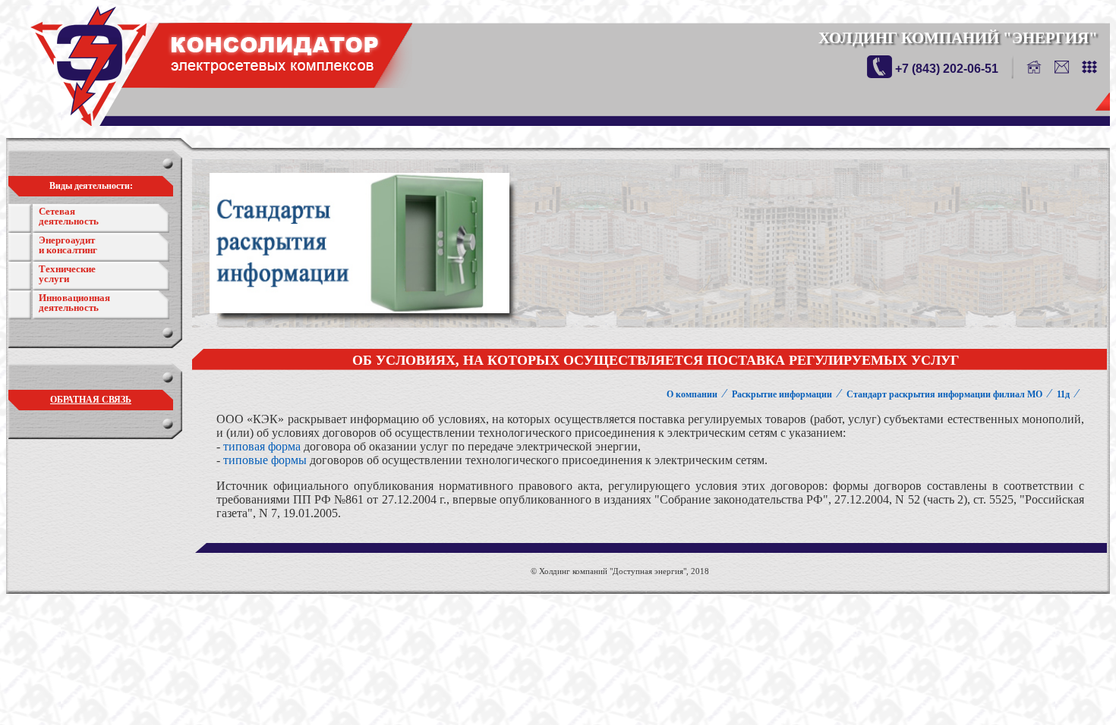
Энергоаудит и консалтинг (68, 245)
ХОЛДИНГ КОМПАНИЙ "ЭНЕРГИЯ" (958, 38)
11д (1063, 394)
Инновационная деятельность (74, 302)
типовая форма (262, 446)
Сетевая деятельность (69, 216)
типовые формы (265, 460)
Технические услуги (67, 273)
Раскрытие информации (782, 394)
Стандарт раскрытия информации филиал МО (944, 394)
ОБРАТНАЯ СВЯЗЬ (90, 399)
